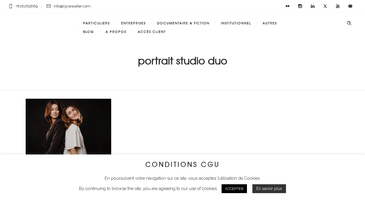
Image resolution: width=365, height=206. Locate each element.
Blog (88, 31)
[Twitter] (325, 6)
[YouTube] (337, 6)
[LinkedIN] (312, 6)
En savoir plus (269, 188)
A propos (116, 31)
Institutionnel (236, 23)
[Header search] (349, 23)
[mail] (350, 6)
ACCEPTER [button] (234, 189)
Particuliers (96, 23)
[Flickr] (287, 6)
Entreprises (133, 23)
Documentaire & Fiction (183, 23)
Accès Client (152, 31)
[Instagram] (300, 6)
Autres (270, 23)
